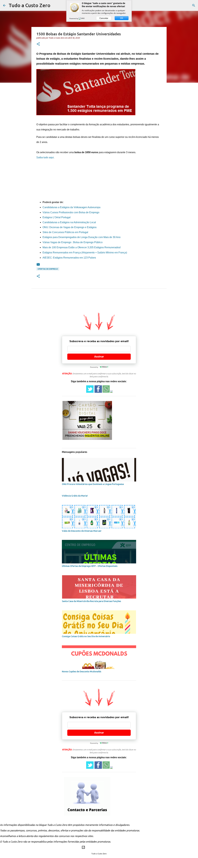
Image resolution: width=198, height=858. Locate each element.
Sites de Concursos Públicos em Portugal (65, 232)
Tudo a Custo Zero (29, 5)
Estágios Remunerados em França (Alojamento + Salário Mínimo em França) (85, 252)
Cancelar (103, 18)
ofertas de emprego (48, 269)
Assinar (99, 356)
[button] (38, 44)
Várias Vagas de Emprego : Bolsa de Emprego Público (73, 242)
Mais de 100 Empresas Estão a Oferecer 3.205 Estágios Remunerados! (82, 247)
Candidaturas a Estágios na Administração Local (69, 222)
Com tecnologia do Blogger (101, 847)
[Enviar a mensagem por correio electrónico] (38, 266)
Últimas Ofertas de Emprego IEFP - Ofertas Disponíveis (89, 566)
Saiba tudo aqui (45, 157)
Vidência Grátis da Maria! (75, 496)
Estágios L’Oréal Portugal (57, 217)
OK (121, 18)
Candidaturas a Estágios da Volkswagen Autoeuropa (72, 207)
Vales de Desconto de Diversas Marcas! (81, 531)
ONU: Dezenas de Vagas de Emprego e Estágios (70, 227)
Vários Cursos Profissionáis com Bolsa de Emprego (71, 212)
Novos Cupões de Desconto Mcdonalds (81, 671)
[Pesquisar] (194, 5)
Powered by (74, 18)
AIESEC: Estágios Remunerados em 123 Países (69, 257)
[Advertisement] (99, 168)
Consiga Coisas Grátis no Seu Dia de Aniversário (86, 636)
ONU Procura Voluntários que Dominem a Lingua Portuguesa (93, 484)
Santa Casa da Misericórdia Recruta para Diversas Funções (91, 601)
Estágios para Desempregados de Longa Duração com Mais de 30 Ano (82, 237)
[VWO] (82, 18)
